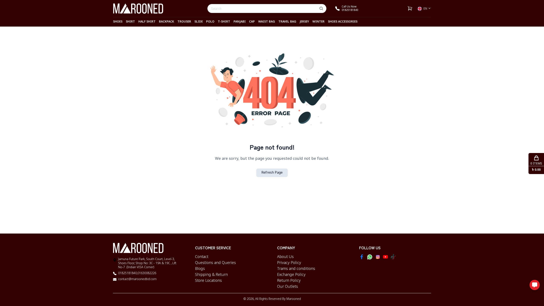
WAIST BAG (266, 22)
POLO (210, 22)
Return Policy (289, 280)
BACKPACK (166, 22)
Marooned (293, 299)
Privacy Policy (289, 262)
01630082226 (146, 273)
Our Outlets (287, 286)
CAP (252, 22)
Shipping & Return (211, 274)
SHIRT (130, 22)
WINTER (318, 22)
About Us (285, 256)
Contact (201, 256)
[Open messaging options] (535, 285)
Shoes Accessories (342, 22)
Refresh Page (272, 172)
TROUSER (184, 22)
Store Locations (208, 280)
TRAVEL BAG (287, 22)
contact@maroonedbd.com (137, 279)
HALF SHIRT (147, 22)
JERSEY (304, 22)
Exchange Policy (291, 274)
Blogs (200, 268)
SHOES (117, 22)
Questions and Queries (215, 262)
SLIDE (198, 22)
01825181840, (127, 273)
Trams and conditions (296, 268)
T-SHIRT (224, 22)
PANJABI (240, 22)
